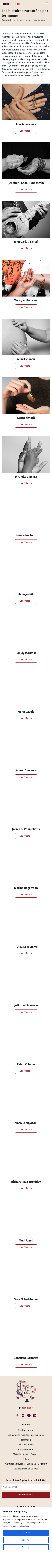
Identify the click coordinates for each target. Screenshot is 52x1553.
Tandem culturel (26, 1430)
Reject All (26, 1547)
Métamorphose (26, 1444)
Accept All (26, 1533)
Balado (26, 1459)
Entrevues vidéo (26, 1449)
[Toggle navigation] (46, 3)
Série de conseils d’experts (26, 1454)
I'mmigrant (6, 20)
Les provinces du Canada (26, 1468)
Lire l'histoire (26, 131)
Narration (26, 1440)
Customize (26, 1540)
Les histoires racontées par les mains (26, 1435)
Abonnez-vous (26, 1494)
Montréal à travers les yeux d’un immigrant (26, 1464)
